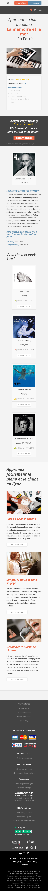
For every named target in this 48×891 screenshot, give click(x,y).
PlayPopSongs (8, 10)
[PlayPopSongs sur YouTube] (26, 847)
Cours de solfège (24, 787)
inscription (21, 3)
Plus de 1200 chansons (21, 519)
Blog (35, 861)
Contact (24, 864)
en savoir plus (17, 544)
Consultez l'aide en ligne (25, 773)
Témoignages (17, 861)
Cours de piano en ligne (24, 783)
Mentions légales (24, 816)
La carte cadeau (25, 758)
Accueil (13, 858)
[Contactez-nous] (8, 3)
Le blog (25, 720)
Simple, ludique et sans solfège (22, 581)
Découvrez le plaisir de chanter (21, 648)
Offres (28, 861)
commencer (24, 138)
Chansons (22, 858)
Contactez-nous (25, 769)
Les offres (25, 708)
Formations (33, 858)
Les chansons (25, 712)
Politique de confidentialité (24, 820)
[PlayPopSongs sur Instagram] (31, 847)
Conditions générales (24, 812)
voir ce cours (24, 306)
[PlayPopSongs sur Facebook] (34, 847)
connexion (34, 3)
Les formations (25, 716)
